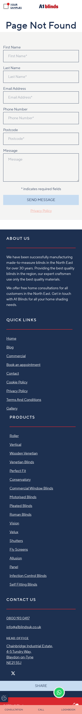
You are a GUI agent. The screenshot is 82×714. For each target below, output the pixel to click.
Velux (14, 532)
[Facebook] (8, 671)
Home (11, 338)
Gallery (12, 408)
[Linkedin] (24, 671)
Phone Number (15, 109)
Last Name (11, 68)
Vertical (15, 444)
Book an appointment (23, 365)
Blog (10, 347)
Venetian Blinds (22, 462)
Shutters (16, 541)
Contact (12, 373)
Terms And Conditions (23, 400)
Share (41, 686)
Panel (14, 567)
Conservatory (20, 479)
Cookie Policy (16, 382)
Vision (14, 523)
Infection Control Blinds (28, 576)
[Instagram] (18, 671)
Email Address (14, 88)
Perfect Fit (18, 471)
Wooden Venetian (24, 453)
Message (10, 150)
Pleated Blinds (21, 506)
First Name (12, 47)
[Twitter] (13, 673)
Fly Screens (19, 549)
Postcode (10, 130)
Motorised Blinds (23, 497)
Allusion (16, 558)
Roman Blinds (20, 514)
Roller (14, 436)
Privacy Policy (41, 211)
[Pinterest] (21, 671)
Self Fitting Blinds (23, 584)
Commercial (16, 356)
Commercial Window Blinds (31, 488)
